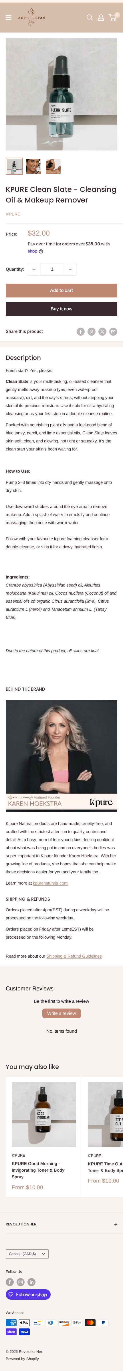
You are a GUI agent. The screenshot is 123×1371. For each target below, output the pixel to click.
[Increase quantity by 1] (70, 269)
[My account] (101, 17)
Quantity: (15, 269)
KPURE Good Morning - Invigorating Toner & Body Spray (38, 1170)
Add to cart (61, 290)
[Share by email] (113, 331)
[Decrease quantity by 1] (34, 269)
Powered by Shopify (22, 1359)
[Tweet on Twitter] (102, 331)
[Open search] (90, 17)
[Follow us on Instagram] (21, 1282)
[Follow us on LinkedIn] (31, 1282)
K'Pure (13, 214)
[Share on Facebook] (81, 331)
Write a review (61, 1013)
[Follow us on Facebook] (10, 1282)
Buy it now (61, 308)
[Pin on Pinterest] (92, 331)
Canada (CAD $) (22, 1254)
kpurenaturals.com (50, 883)
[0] (112, 17)
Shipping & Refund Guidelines (74, 956)
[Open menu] (8, 17)
